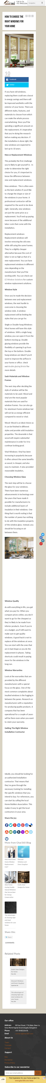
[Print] (27, 832)
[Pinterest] (23, 825)
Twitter (43, 534)
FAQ (6, 1057)
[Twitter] (11, 825)
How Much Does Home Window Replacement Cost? (10, 863)
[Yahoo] (23, 832)
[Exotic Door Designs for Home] (18, 963)
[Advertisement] (24, 577)
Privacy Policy (10, 1063)
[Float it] (31, 832)
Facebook (41, 538)
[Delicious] (31, 825)
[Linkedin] (19, 825)
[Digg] (15, 832)
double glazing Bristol (17, 366)
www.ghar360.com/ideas (24, 1081)
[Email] (11, 832)
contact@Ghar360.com (24, 1034)
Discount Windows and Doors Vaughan (23, 862)
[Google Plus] (15, 825)
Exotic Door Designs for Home (23, 886)
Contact (8, 1048)
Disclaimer (9, 1060)
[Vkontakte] (6, 839)
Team (7, 1042)
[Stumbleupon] (6, 832)
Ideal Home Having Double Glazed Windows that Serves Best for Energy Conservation (10, 891)
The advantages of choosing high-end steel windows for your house (10, 920)
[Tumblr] (19, 832)
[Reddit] (27, 825)
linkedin (43, 541)
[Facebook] (6, 825)
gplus (41, 544)
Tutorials (8, 1045)
